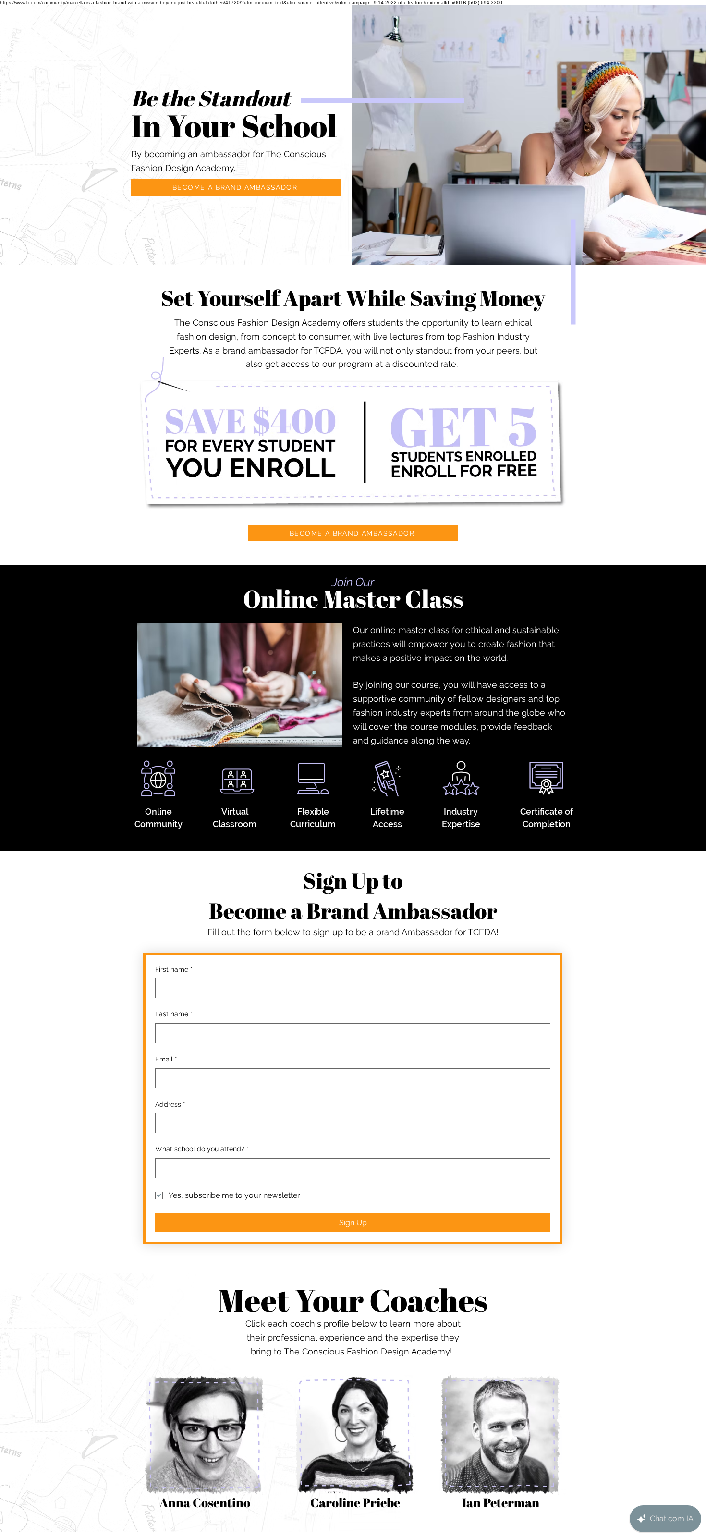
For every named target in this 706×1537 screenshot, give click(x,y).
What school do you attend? (202, 1149)
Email (166, 1059)
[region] (204, 1447)
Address (170, 1104)
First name (174, 969)
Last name (174, 1014)
